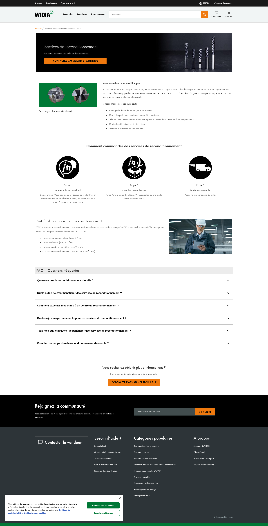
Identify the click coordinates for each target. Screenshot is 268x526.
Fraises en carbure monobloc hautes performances (155, 464)
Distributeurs (51, 3)
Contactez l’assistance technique (134, 382)
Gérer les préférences (103, 513)
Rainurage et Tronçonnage (145, 489)
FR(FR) (206, 3)
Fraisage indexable (142, 477)
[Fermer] (120, 498)
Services (82, 14)
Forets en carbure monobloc (145, 458)
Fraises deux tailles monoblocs (146, 483)
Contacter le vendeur (223, 3)
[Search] (204, 14)
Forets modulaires (141, 452)
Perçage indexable (142, 495)
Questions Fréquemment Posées (107, 452)
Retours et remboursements (105, 464)
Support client (100, 446)
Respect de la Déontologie (205, 464)
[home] (44, 16)
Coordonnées (216, 16)
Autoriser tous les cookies (103, 505)
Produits (68, 14)
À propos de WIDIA (202, 446)
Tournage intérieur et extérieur (146, 446)
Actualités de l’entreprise (204, 458)
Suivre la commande (103, 458)
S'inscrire (205, 411)
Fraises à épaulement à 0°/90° (147, 470)
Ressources (98, 14)
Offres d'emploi (200, 452)
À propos (38, 3)
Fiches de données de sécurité (107, 470)
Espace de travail (68, 3)
